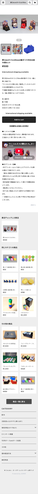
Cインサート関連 (7, 434)
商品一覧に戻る (19, 402)
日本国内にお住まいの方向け (19, 126)
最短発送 (5, 460)
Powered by (16, 473)
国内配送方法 (6, 453)
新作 (3, 415)
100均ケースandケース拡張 (11, 440)
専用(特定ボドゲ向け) (9, 428)
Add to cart (19, 120)
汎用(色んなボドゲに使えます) (12, 421)
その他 (4, 447)
